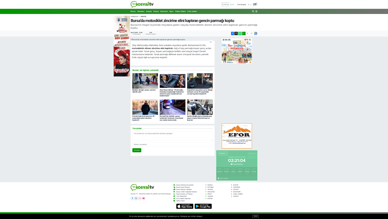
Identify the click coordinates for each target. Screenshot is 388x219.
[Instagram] (139, 198)
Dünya (156, 11)
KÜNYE (235, 185)
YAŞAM (210, 196)
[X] (136, 198)
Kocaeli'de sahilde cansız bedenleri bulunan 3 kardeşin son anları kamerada (171, 118)
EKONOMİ (236, 192)
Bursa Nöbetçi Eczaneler (185, 185)
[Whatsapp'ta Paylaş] (240, 33)
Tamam (255, 216)
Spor (171, 11)
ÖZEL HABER (238, 194)
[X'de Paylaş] (236, 33)
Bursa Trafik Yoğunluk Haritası (186, 192)
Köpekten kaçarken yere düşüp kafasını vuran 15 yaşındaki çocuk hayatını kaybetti (200, 92)
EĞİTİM (210, 198)
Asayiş (149, 11)
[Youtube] (143, 198)
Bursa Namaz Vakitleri (184, 189)
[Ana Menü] (256, 11)
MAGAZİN (211, 192)
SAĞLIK (235, 196)
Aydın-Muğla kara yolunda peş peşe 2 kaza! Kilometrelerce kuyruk (199, 118)
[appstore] (185, 206)
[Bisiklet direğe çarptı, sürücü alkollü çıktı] (145, 81)
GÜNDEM (236, 187)
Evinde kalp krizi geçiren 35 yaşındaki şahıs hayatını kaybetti (143, 118)
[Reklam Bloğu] (237, 136)
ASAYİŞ (143, 16)
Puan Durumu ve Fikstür (184, 194)
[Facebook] (132, 198)
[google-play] (203, 206)
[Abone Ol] (255, 33)
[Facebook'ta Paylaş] (232, 33)
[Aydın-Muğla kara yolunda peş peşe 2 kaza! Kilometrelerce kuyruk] (200, 107)
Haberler (134, 16)
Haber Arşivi (180, 201)
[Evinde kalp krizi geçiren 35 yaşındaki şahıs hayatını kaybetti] (145, 107)
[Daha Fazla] (244, 33)
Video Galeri (180, 11)
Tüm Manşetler (181, 196)
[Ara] (253, 11)
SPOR (210, 194)
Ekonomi (164, 11)
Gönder (137, 150)
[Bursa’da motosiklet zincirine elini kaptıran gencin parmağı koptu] (173, 39)
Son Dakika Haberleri (183, 198)
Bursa (133, 11)
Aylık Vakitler (224, 178)
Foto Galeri (192, 11)
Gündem (140, 11)
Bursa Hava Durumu (183, 187)
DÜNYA (236, 189)
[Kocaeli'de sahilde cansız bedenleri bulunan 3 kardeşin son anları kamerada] (172, 107)
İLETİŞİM (210, 187)
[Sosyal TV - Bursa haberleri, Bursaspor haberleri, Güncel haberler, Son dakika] (142, 4)
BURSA (210, 185)
